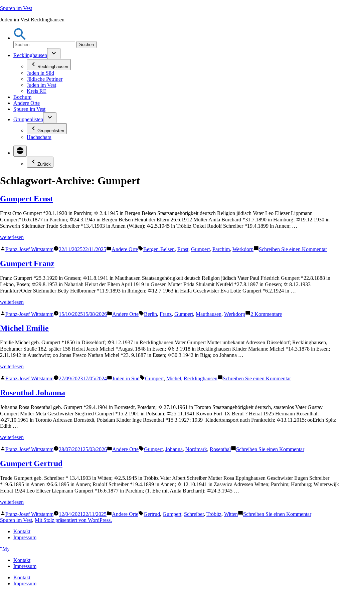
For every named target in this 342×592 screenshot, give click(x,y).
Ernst (182, 249)
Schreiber (194, 514)
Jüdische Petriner (44, 79)
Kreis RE (36, 91)
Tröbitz (213, 514)
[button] (20, 38)
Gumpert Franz (27, 263)
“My (5, 549)
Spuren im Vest (16, 8)
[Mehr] (20, 151)
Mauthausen (208, 314)
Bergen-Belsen (159, 249)
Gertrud (152, 514)
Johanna (174, 449)
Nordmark (196, 449)
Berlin (150, 314)
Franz (166, 314)
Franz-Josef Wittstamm (29, 249)
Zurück (44, 164)
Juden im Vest (41, 85)
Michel (173, 378)
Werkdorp (242, 249)
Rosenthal (220, 449)
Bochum (22, 97)
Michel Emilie (24, 328)
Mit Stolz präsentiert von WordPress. (73, 520)
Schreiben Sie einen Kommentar (293, 249)
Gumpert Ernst (26, 198)
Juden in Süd (40, 73)
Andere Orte (26, 103)
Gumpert (200, 249)
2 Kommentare (266, 314)
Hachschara (39, 137)
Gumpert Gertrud (31, 463)
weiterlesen (12, 237)
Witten (231, 514)
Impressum (24, 537)
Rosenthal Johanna (32, 392)
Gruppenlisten (28, 119)
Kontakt (21, 531)
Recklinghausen (30, 55)
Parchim (221, 249)
